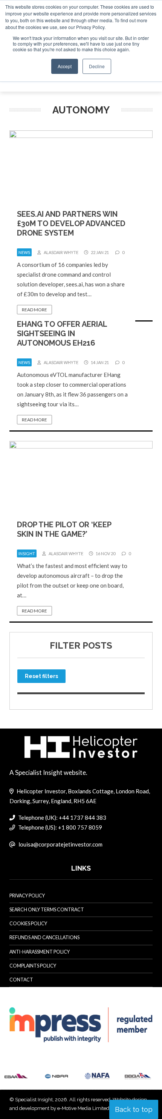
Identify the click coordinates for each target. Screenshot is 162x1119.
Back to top (134, 1109)
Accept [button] (65, 66)
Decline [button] (97, 66)
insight (26, 553)
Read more (34, 309)
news (24, 252)
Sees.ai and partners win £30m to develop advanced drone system (71, 223)
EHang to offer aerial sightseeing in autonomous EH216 (62, 333)
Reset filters (41, 676)
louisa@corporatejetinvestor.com (60, 844)
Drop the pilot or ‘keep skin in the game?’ (64, 529)
